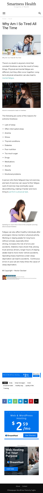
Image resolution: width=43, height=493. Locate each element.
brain (29, 383)
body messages (20, 383)
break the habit (8, 385)
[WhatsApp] (15, 401)
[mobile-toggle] (4, 13)
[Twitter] (10, 401)
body (10, 383)
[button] (40, 13)
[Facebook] (4, 401)
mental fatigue (8, 78)
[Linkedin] (25, 401)
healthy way (19, 385)
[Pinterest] (31, 401)
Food (10, 19)
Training (6, 388)
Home (4, 19)
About (18, 486)
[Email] (36, 401)
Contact (24, 486)
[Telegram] (20, 401)
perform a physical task (18, 192)
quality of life (30, 385)
